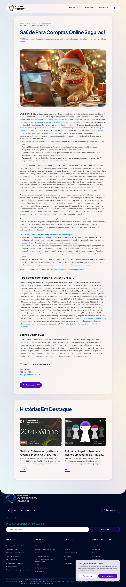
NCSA (99, 291)
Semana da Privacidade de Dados (45, 549)
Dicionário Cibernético (13, 556)
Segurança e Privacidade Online (15, 546)
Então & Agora (39, 571)
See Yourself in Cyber (41, 568)
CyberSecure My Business (42, 556)
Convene (37, 552)
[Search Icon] (114, 8)
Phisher (94, 552)
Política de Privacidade (91, 581)
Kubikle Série (96, 549)
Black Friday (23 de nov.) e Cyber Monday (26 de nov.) (54, 122)
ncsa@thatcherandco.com (30, 375)
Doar (65, 546)
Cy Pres (81, 581)
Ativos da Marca (39, 583)
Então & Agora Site (98, 559)
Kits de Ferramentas (12, 559)
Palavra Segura (96, 556)
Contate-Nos (68, 563)
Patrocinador (68, 556)
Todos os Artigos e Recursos (14, 563)
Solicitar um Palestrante (71, 552)
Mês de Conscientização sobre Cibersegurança (44, 560)
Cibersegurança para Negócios (15, 552)
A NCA (65, 559)
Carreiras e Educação (12, 549)
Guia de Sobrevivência (99, 546)
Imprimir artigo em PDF (31, 387)
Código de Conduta (27, 583)
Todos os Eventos (11, 566)
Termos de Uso (49, 583)
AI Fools (37, 546)
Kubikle (37, 564)
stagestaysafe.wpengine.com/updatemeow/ (69, 269)
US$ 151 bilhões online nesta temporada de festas (50, 119)
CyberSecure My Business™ (91, 318)
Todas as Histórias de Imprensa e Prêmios (18, 570)
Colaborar (67, 549)
